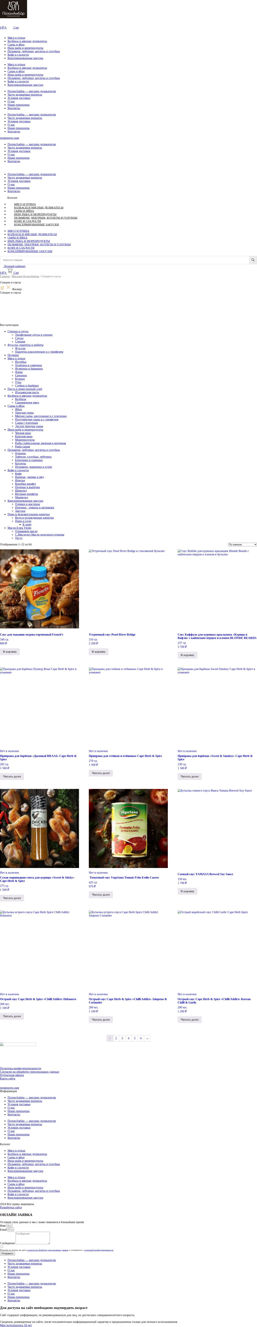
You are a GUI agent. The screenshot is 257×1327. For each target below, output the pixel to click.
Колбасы (20, 399)
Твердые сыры (24, 412)
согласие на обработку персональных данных (47, 1250)
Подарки (13, 355)
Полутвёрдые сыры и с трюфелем (36, 419)
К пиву (27, 524)
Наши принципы (19, 104)
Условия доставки (19, 98)
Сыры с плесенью (26, 422)
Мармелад (21, 497)
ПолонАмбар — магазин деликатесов (32, 91)
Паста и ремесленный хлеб (25, 389)
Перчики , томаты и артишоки (34, 507)
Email (4, 1229)
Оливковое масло (26, 531)
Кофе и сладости (18, 54)
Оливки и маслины (27, 504)
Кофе (18, 473)
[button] (128, 31)
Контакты (14, 108)
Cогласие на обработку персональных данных (29, 1071)
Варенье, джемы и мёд (29, 477)
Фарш (19, 372)
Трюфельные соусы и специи (33, 334)
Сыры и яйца (16, 44)
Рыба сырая (22, 446)
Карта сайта (7, 1078)
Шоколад (21, 490)
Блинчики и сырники (29, 460)
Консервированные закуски (25, 58)
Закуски (20, 510)
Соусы (19, 338)
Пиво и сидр (23, 521)
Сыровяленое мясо (27, 402)
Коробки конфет (25, 483)
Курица (20, 378)
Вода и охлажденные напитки (34, 517)
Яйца (18, 409)
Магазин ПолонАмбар (25, 276)
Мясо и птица (16, 37)
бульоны (20, 453)
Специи (20, 341)
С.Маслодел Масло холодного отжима (39, 534)
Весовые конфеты (26, 494)
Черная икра (23, 433)
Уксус (19, 538)
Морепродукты (25, 439)
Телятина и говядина (28, 365)
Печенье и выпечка (27, 487)
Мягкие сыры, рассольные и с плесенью (41, 416)
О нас (11, 101)
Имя (3, 1225)
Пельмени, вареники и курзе (33, 466)
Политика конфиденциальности (20, 1068)
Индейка (20, 361)
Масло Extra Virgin (19, 527)
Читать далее (12, 776)
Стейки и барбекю (27, 385)
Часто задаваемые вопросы (25, 94)
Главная (5, 276)
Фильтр (17, 289)
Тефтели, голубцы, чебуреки (33, 456)
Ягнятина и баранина (29, 368)
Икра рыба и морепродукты (25, 47)
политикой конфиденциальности (98, 1250)
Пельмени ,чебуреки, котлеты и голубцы (34, 51)
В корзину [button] (10, 651)
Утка (18, 382)
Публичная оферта (12, 1075)
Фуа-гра (20, 348)
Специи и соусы (18, 331)
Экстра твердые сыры (29, 426)
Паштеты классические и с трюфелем (39, 351)
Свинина (21, 375)
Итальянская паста (27, 392)
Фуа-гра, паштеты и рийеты (25, 344)
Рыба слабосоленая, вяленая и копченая (40, 443)
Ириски (20, 480)
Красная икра (23, 436)
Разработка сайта (11, 1207)
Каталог (12, 197)
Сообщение (8, 1243)
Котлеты (20, 463)
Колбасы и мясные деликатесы (27, 41)
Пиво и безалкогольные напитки (29, 514)
